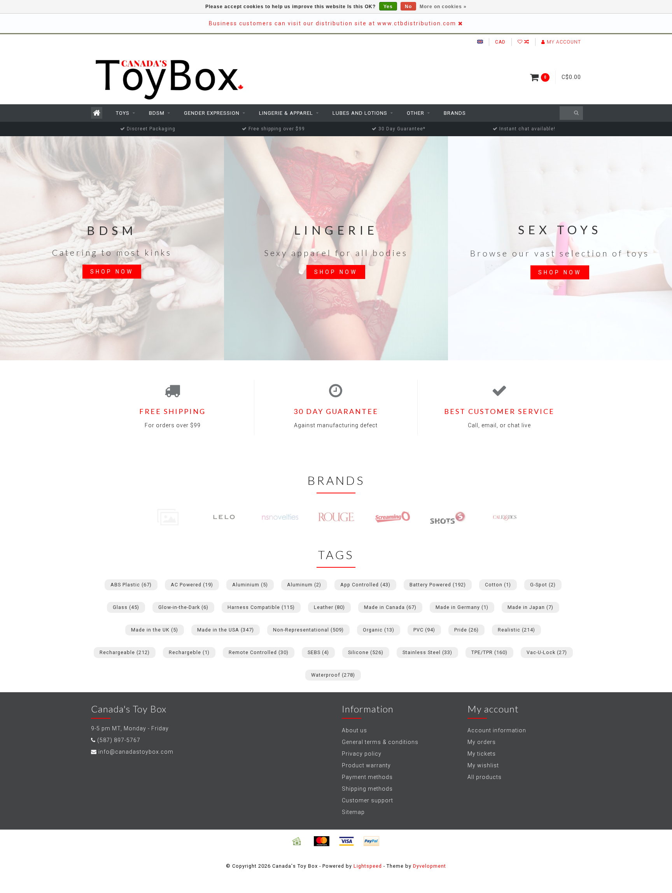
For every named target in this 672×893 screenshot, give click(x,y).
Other (415, 113)
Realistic (516, 630)
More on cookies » (443, 6)
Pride (466, 630)
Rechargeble (189, 652)
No (408, 6)
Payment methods (367, 777)
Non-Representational (308, 630)
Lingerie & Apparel (286, 113)
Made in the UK (154, 630)
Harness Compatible (261, 607)
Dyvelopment (429, 866)
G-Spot (543, 585)
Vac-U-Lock (547, 652)
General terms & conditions (380, 742)
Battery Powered (438, 585)
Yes (388, 6)
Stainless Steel (427, 652)
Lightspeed (368, 866)
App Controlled (365, 585)
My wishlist (483, 765)
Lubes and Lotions (359, 113)
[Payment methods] (296, 841)
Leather (329, 607)
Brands (455, 113)
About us (354, 730)
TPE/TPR (489, 652)
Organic (378, 630)
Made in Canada (390, 607)
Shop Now (111, 271)
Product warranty (366, 765)
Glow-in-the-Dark (183, 607)
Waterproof (333, 675)
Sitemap (353, 812)
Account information (496, 730)
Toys (123, 113)
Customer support (367, 800)
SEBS (318, 652)
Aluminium (250, 585)
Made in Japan (530, 607)
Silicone (365, 652)
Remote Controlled (259, 652)
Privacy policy (362, 754)
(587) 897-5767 (118, 740)
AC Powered (192, 585)
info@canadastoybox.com (135, 752)
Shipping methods (367, 789)
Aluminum (304, 585)
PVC (424, 630)
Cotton (498, 585)
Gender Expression (212, 113)
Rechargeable (125, 652)
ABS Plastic (131, 585)
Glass (126, 607)
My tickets (481, 754)
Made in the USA (225, 630)
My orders (481, 742)
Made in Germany (462, 607)
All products (484, 777)
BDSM (156, 113)
